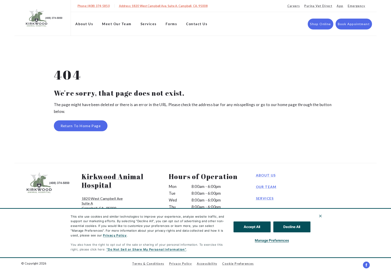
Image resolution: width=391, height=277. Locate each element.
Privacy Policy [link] (180, 263)
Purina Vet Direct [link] (318, 6)
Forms (171, 24)
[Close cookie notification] (320, 216)
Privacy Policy (115, 235)
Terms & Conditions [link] (148, 263)
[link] (43, 18)
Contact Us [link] (196, 24)
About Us (84, 24)
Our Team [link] (266, 187)
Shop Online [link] (320, 24)
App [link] (340, 6)
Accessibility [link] (207, 263)
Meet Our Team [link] (116, 24)
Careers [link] (293, 6)
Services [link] (265, 198)
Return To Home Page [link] (81, 126)
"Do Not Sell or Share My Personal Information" (146, 249)
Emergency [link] (356, 6)
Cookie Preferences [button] (238, 263)
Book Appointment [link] (354, 24)
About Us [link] (266, 175)
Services (149, 24)
